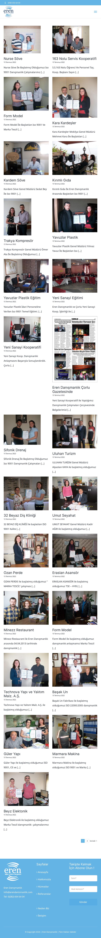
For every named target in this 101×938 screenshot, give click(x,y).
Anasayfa (43, 872)
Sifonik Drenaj (15, 450)
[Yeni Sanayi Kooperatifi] (22, 329)
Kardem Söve (14, 180)
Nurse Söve (13, 59)
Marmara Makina (65, 754)
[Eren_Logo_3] (13, 863)
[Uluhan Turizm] (74, 431)
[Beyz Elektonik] (26, 789)
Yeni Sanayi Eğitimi (67, 298)
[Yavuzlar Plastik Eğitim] (26, 276)
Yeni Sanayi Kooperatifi (22, 347)
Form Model (13, 116)
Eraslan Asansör (65, 573)
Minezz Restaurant (19, 630)
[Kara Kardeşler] (74, 97)
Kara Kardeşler (64, 123)
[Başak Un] (74, 670)
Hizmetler (43, 886)
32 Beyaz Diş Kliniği (20, 515)
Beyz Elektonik (15, 811)
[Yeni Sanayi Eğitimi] (74, 276)
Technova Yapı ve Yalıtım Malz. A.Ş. (24, 694)
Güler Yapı (12, 754)
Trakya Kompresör (18, 241)
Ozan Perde (13, 573)
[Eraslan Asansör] (74, 550)
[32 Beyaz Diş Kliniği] (26, 493)
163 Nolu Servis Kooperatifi (74, 59)
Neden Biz (43, 908)
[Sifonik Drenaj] (22, 430)
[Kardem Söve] (26, 158)
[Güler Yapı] (26, 732)
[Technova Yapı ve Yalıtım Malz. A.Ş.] (26, 670)
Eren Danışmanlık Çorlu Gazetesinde (71, 389)
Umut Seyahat (64, 515)
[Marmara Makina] (74, 732)
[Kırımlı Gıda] (74, 158)
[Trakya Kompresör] (17, 217)
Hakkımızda (44, 879)
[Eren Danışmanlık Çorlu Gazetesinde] (74, 349)
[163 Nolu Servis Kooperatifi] (70, 39)
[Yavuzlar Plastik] (74, 215)
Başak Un (60, 692)
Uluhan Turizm (64, 453)
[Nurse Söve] (22, 39)
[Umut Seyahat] (74, 493)
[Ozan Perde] (26, 550)
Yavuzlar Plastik (65, 237)
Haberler (43, 901)
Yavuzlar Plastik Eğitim (22, 298)
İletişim (42, 915)
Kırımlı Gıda (61, 180)
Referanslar (44, 893)
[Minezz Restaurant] (26, 608)
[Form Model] (26, 94)
